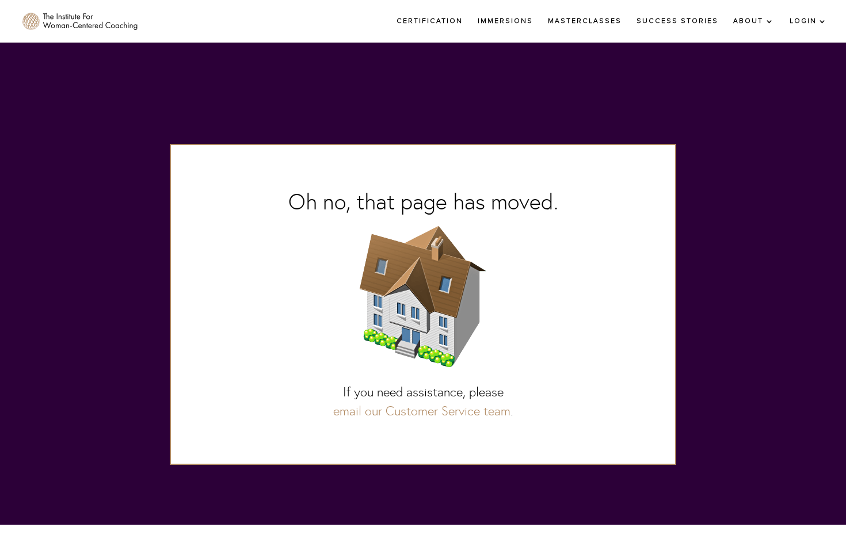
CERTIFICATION (430, 21)
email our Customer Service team (421, 411)
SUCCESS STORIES (677, 21)
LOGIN (803, 21)
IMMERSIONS (505, 21)
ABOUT (748, 21)
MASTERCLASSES (585, 21)
